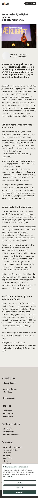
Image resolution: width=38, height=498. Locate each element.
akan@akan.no (9, 383)
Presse (7, 455)
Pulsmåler (8, 429)
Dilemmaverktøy (11, 434)
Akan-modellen (11, 450)
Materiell (8, 458)
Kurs (6, 461)
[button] (30, 3)
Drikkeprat (9, 432)
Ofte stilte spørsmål (13, 447)
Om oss (7, 453)
